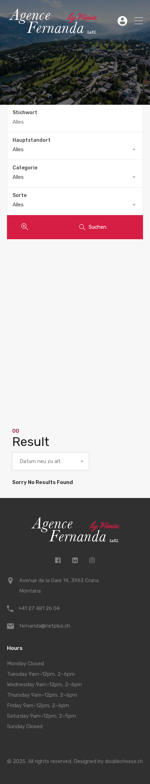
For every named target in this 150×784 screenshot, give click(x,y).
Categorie (25, 168)
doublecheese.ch (124, 761)
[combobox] (75, 149)
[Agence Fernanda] (53, 31)
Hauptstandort (32, 140)
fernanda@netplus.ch (44, 626)
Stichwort (25, 113)
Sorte (20, 195)
